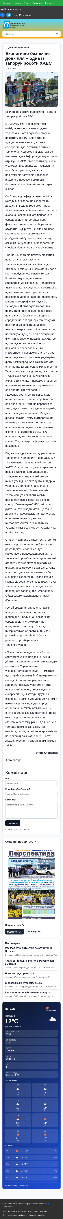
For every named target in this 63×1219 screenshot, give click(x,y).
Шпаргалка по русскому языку (23, 983)
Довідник (37, 3)
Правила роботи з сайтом (14, 1211)
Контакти (49, 3)
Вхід (15, 15)
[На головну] (13, 24)
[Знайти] (57, 34)
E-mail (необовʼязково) (17, 789)
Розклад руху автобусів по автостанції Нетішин (28, 949)
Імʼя (7, 778)
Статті (27, 3)
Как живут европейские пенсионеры (27, 992)
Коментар (10, 799)
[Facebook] (2, 15)
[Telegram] (8, 15)
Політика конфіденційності (14, 1215)
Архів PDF (33, 1211)
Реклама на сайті (37, 1215)
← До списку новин (17, 47)
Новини (17, 3)
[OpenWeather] (50, 1009)
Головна (6, 3)
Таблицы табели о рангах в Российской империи (29, 962)
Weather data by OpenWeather (16, 1185)
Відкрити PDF (14, 932)
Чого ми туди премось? (19, 973)
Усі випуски (34, 931)
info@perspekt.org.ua (10, 9)
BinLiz (49, 1203)
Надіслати (13, 823)
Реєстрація (25, 15)
